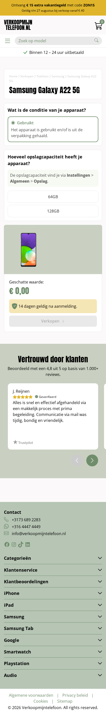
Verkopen (27, 76)
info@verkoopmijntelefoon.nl (39, 533)
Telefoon (42, 76)
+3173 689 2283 (26, 519)
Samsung (58, 76)
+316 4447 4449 (26, 526)
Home (13, 76)
